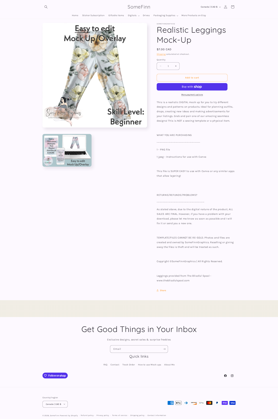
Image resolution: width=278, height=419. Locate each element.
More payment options (192, 94)
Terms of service (119, 415)
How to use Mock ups (149, 364)
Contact (115, 364)
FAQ (105, 364)
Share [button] (163, 290)
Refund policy (87, 415)
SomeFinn (54, 415)
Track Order (128, 364)
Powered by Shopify (69, 415)
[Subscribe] (164, 349)
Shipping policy (137, 415)
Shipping (161, 54)
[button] (46, 6)
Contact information (157, 415)
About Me (169, 364)
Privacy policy (103, 415)
